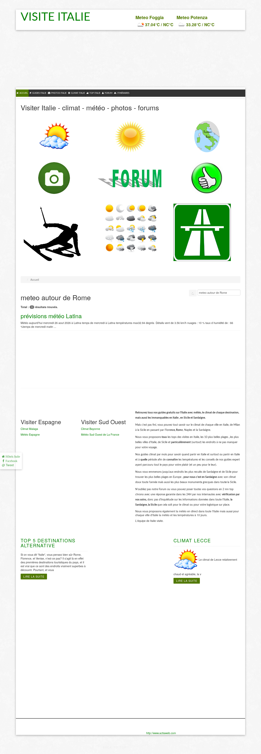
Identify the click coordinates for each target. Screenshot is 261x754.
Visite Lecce (105, 603)
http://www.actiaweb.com (161, 733)
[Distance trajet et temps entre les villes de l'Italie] (202, 232)
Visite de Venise (32, 649)
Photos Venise (30, 712)
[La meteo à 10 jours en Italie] (130, 137)
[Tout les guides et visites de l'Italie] (206, 136)
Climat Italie (78, 93)
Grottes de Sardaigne (150, 603)
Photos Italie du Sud (111, 662)
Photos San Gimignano (28, 706)
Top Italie (94, 93)
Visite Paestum (107, 610)
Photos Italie (58, 93)
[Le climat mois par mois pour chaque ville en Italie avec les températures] (54, 137)
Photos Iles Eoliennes (208, 689)
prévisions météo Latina (51, 316)
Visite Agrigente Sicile (208, 599)
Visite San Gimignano (28, 639)
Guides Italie (39, 93)
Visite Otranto (106, 606)
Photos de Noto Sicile (207, 666)
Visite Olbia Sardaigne (150, 614)
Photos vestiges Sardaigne (153, 677)
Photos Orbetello (32, 693)
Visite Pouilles (107, 618)
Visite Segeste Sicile (207, 618)
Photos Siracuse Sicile (208, 685)
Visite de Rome (69, 599)
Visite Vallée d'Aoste (35, 645)
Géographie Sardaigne (151, 610)
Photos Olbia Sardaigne (151, 670)
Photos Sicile (202, 662)
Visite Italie (58, 17)
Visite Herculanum (109, 599)
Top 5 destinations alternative (48, 543)
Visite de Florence (33, 603)
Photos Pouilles (107, 685)
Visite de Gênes (32, 599)
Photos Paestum (108, 677)
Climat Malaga (29, 429)
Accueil (23, 93)
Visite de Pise (30, 629)
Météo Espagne (30, 434)
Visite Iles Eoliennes (207, 610)
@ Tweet (8, 465)
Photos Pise (29, 696)
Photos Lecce (106, 670)
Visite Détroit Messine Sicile (212, 603)
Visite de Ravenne (33, 633)
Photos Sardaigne (147, 662)
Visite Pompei (106, 614)
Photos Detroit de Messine (211, 670)
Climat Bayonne (90, 429)
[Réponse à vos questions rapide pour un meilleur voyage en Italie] (130, 180)
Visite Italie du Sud (110, 595)
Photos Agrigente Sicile (209, 677)
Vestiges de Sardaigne (150, 606)
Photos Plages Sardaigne (152, 666)
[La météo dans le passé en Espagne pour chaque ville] (130, 228)
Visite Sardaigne (146, 595)
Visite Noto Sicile (204, 614)
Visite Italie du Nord (34, 595)
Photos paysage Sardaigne (154, 681)
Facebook (10, 461)
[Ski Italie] (52, 235)
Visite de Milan (31, 622)
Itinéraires (123, 93)
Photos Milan (30, 689)
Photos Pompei (107, 681)
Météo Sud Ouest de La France (100, 434)
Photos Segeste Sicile (208, 681)
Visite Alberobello (109, 622)
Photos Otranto (107, 673)
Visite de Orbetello (33, 626)
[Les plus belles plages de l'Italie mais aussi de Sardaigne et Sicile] (206, 178)
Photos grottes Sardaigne (153, 673)
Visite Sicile (201, 595)
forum (108, 93)
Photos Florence (32, 670)
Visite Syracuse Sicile (207, 622)
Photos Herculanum (110, 666)
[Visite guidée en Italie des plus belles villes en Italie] (54, 178)
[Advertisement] (130, 58)
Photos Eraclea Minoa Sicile (212, 673)
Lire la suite (33, 576)
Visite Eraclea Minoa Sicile (211, 606)
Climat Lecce (192, 540)
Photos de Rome (70, 662)
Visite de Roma (69, 595)
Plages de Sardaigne (149, 599)
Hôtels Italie (12, 456)
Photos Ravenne (32, 700)
